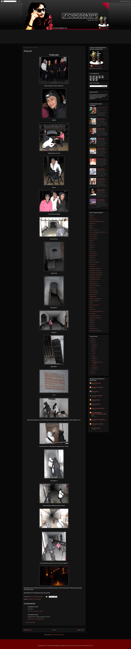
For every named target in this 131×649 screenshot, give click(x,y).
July (93, 355)
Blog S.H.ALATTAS (96, 404)
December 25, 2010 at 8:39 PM (36, 619)
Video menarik (93, 328)
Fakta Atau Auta (93, 238)
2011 (92, 371)
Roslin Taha (92, 309)
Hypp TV (91, 247)
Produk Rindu (93, 294)
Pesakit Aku (92, 287)
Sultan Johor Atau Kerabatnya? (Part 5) (101, 200)
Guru (91, 242)
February (94, 345)
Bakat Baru (92, 223)
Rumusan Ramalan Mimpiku (96, 311)
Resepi (91, 307)
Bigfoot (91, 227)
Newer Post (27, 630)
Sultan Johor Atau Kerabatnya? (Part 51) (101, 139)
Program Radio (93, 296)
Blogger (91, 645)
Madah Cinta (92, 260)
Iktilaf (91, 249)
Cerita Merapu (93, 236)
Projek (91, 302)
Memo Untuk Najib (94, 262)
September (94, 358)
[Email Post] (46, 596)
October (94, 360)
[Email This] (50, 597)
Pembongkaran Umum (94, 279)
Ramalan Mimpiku (93, 305)
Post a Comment (30, 622)
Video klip (92, 326)
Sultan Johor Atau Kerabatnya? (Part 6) (101, 129)
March (93, 347)
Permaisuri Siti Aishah (94, 285)
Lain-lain (91, 257)
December (94, 369)
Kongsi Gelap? (92, 255)
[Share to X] (53, 597)
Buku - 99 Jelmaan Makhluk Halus (97, 232)
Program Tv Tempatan (94, 300)
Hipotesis (91, 245)
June (93, 353)
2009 (92, 340)
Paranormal (92, 266)
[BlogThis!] (51, 597)
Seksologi (91, 320)
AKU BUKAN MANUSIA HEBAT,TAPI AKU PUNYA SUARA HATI (99, 414)
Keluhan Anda (93, 253)
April (93, 349)
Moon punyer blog (96, 383)
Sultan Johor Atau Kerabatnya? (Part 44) (101, 169)
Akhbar (91, 217)
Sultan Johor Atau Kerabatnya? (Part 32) (101, 179)
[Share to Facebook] (55, 597)
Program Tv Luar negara (34, 599)
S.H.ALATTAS (92, 313)
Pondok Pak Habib (93, 292)
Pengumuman (93, 281)
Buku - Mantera (93, 234)
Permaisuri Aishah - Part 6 (102, 108)
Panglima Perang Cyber (97, 387)
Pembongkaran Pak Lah (95, 270)
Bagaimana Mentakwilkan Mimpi (96, 221)
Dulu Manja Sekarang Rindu (98, 419)
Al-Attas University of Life (98, 408)
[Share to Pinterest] (56, 597)
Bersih (91, 225)
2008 (92, 338)
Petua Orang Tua (93, 290)
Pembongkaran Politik (94, 277)
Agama (91, 215)
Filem (91, 240)
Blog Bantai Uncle (96, 428)
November (94, 367)
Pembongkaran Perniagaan (95, 275)
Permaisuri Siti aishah (101, 159)
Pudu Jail (94, 365)
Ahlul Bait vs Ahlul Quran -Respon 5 (97, 362)
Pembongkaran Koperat (94, 268)
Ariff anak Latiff (93, 219)
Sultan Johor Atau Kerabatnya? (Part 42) (101, 190)
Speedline (92, 322)
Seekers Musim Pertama (95, 317)
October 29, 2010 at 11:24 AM (35, 611)
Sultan (91, 324)
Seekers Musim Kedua (94, 315)
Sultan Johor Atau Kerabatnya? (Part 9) (101, 119)
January (94, 344)
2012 (92, 373)
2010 (92, 342)
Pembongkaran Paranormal (95, 272)
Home (54, 630)
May (93, 351)
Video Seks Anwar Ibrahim (95, 330)
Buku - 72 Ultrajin (93, 230)
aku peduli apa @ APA (97, 395)
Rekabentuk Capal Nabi (97, 424)
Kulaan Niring (95, 391)
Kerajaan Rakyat (96, 400)
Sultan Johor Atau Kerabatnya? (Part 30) (101, 148)
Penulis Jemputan (93, 283)
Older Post (80, 630)
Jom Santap (92, 251)
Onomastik (92, 264)
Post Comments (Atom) (58, 634)
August (93, 356)
